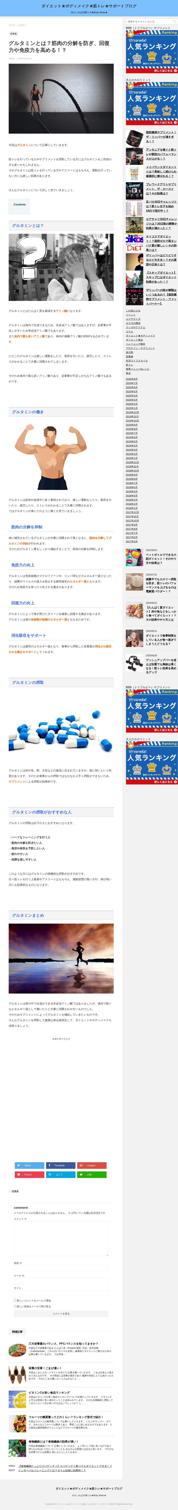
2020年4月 (132, 395)
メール (19, 1275)
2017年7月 (132, 533)
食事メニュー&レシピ (137, 369)
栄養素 (15, 1191)
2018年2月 (132, 504)
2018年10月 (132, 470)
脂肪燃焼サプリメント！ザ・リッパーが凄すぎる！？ (161, 137)
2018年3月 (132, 499)
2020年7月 (132, 383)
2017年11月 (132, 516)
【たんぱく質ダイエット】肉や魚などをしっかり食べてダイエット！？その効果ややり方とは (161, 613)
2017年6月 (132, 537)
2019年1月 (132, 458)
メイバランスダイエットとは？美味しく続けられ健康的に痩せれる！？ (161, 172)
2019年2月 (132, 454)
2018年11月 (132, 466)
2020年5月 (132, 391)
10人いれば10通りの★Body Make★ (89, 1495)
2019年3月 (132, 449)
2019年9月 (132, 424)
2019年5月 (132, 441)
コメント (20, 1218)
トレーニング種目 (135, 344)
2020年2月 (132, 404)
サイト (17, 1288)
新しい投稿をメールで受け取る (34, 1306)
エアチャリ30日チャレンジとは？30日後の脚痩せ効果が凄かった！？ (161, 224)
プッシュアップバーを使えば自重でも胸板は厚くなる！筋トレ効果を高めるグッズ (161, 666)
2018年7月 (132, 483)
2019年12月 (132, 412)
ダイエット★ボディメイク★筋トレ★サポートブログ (89, 6)
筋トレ (129, 364)
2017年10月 (132, 520)
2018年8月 (132, 479)
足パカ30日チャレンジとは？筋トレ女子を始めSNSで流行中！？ (161, 206)
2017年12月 (132, 512)
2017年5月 (132, 541)
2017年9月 (132, 524)
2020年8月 (132, 379)
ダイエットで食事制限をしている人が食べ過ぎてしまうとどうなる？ (161, 639)
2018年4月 (132, 495)
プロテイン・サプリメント (140, 348)
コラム (129, 331)
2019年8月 (132, 429)
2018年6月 (132, 487)
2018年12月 (132, 462)
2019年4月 (132, 445)
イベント (131, 314)
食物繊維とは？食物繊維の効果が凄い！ (54, 1441)
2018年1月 (132, 508)
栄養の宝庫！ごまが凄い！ (45, 1368)
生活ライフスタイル (137, 360)
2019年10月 (132, 420)
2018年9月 (132, 474)
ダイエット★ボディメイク (140, 335)
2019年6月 (132, 437)
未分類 (129, 352)
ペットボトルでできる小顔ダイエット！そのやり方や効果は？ (161, 558)
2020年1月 (132, 408)
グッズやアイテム (135, 327)
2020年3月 (132, 399)
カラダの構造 (133, 323)
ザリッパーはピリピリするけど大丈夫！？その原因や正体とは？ (161, 260)
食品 (128, 373)
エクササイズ (133, 319)
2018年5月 (132, 491)
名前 (18, 1263)
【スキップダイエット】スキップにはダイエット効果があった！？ (161, 277)
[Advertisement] (35, 1062)
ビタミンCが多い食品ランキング (49, 1392)
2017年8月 (132, 529)
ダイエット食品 (134, 339)
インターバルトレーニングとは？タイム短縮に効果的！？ (52, 1470)
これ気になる (133, 310)
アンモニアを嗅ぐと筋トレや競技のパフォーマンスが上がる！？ (161, 154)
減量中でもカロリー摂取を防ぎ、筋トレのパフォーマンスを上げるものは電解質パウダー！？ (161, 585)
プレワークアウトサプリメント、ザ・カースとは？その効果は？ (161, 189)
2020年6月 (132, 387)
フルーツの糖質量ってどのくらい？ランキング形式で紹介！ (66, 1417)
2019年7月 (132, 433)
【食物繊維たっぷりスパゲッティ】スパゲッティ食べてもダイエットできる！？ (65, 1466)
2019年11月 (132, 416)
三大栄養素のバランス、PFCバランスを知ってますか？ (63, 1343)
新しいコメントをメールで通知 (34, 1300)
